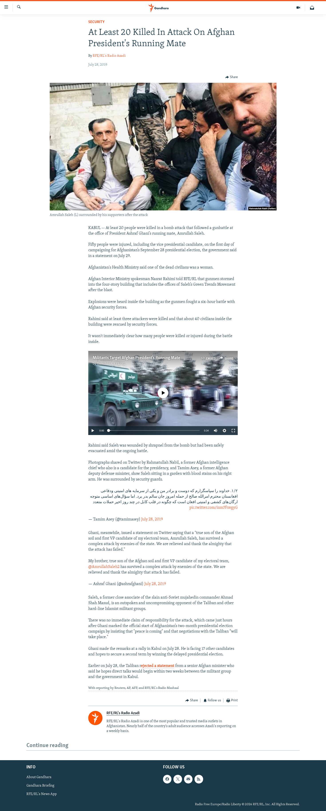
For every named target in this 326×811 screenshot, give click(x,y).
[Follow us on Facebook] (167, 779)
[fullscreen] (233, 430)
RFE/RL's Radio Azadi (109, 56)
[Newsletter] (312, 7)
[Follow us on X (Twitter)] (177, 779)
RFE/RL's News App (41, 794)
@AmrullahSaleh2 (104, 567)
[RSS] (198, 779)
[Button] (231, 77)
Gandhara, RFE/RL (111, 364)
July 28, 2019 (152, 520)
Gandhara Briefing (40, 785)
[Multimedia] (298, 7)
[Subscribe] (188, 779)
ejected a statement (157, 666)
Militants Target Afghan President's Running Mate (136, 358)
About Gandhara (38, 777)
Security (96, 22)
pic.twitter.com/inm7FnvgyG (213, 508)
